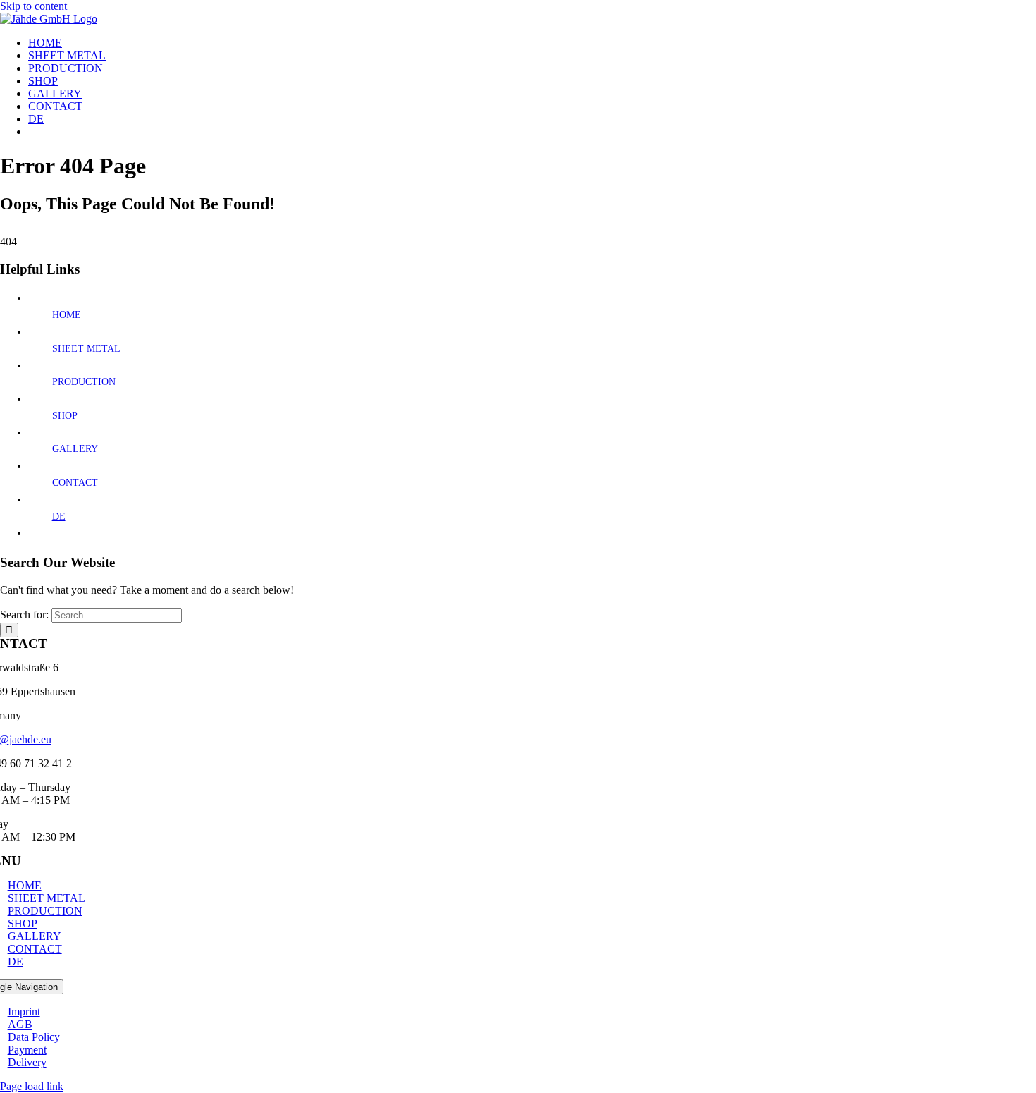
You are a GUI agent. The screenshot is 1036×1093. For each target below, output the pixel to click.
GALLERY (75, 449)
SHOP (65, 415)
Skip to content (33, 6)
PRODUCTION (84, 382)
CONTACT (75, 482)
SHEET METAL (86, 348)
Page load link (31, 1086)
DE (59, 516)
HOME (66, 315)
